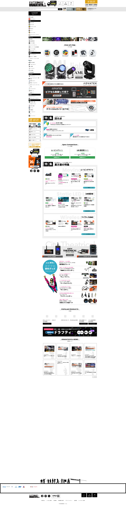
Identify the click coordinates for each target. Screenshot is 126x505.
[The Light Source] (90, 489)
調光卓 (58, 118)
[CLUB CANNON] (82, 485)
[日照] (4, 489)
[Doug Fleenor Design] (106, 485)
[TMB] (94, 489)
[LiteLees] (74, 487)
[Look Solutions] (86, 487)
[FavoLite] (24, 487)
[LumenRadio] (90, 487)
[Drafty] (110, 485)
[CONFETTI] (90, 485)
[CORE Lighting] (94, 485)
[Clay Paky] (78, 485)
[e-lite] (12, 487)
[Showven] (63, 489)
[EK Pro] (4, 487)
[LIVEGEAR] (82, 487)
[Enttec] (16, 487)
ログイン (60, 4)
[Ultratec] (102, 489)
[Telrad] (86, 489)
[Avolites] (27, 485)
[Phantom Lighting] (24, 489)
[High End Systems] (47, 487)
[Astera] (24, 485)
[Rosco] (51, 489)
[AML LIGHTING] (12, 485)
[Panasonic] (20, 489)
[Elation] (8, 487)
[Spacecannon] (71, 489)
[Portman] (31, 489)
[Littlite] (78, 487)
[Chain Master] (55, 485)
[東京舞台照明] (98, 489)
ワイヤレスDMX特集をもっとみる (88, 234)
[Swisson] (78, 489)
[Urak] (106, 489)
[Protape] (35, 489)
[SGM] (59, 489)
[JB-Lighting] (59, 487)
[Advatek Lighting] (8, 485)
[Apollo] (16, 485)
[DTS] (114, 485)
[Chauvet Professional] (67, 485)
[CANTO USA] (47, 485)
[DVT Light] (118, 485)
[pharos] (27, 489)
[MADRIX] (98, 487)
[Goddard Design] (35, 487)
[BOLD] (31, 485)
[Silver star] (67, 489)
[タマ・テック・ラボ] (82, 489)
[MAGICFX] (102, 487)
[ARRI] (20, 485)
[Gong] (39, 487)
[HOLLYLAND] (55, 487)
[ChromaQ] (71, 485)
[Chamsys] (59, 485)
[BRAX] (39, 485)
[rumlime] (55, 489)
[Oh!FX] (12, 489)
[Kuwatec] (63, 487)
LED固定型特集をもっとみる (89, 211)
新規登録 (65, 4)
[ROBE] (43, 489)
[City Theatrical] (74, 485)
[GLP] (31, 487)
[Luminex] (94, 487)
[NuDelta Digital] (8, 489)
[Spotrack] (74, 489)
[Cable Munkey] (43, 485)
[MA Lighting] (106, 487)
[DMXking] (102, 485)
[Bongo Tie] (35, 485)
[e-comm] (121, 485)
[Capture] (51, 485)
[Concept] (86, 485)
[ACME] (4, 485)
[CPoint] (98, 485)
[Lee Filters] (67, 487)
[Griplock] (43, 487)
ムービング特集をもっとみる (89, 187)
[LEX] (71, 487)
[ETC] (20, 487)
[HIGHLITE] (51, 487)
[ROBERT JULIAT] (47, 489)
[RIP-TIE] (39, 489)
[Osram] (16, 489)
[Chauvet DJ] (63, 485)
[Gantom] (27, 487)
